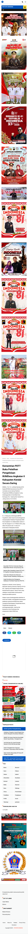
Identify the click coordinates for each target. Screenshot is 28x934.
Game (5, 771)
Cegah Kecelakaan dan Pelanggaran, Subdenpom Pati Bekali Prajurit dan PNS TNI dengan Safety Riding (14, 580)
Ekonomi (10, 628)
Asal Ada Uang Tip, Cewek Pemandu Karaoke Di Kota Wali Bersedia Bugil (12, 743)
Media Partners (6, 911)
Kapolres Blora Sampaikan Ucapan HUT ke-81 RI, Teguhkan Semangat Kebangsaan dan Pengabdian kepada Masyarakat (14, 571)
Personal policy (6, 914)
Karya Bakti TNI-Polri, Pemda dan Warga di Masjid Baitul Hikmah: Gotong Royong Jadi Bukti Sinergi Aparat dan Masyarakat (13, 566)
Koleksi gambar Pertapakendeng (12, 728)
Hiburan (17, 771)
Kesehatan (17, 777)
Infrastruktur (6, 777)
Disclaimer (14, 925)
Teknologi (6, 802)
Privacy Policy (22, 922)
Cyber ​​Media (5, 901)
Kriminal (5, 781)
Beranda (4, 458)
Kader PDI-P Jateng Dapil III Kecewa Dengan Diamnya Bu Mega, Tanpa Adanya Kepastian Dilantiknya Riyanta (14, 758)
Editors (4, 904)
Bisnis (8, 458)
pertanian (17, 802)
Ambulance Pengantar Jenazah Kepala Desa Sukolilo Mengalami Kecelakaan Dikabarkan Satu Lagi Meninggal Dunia (14, 733)
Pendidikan (6, 795)
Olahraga (17, 788)
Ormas (5, 791)
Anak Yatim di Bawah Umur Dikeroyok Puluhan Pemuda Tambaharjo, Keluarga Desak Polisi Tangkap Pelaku (14, 575)
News (5, 788)
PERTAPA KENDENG (7, 6)
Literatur (17, 781)
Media (5, 784)
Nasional (17, 784)
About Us (9, 922)
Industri (17, 774)
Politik (5, 798)
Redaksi (15, 922)
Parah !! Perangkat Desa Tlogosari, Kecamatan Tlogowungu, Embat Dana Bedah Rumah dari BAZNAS (14, 748)
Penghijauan (18, 795)
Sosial (16, 798)
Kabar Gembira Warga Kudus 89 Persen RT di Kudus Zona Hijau (13, 753)
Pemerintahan (18, 791)
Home (4, 922)
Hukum (5, 774)
